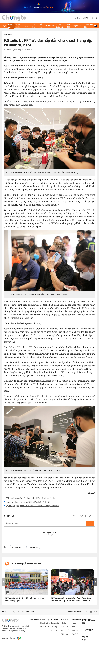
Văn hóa (33, 25)
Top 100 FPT (88, 630)
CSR (81, 26)
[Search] (96, 18)
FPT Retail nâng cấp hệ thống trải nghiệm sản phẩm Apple (30, 498)
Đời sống (54, 627)
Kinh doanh (10, 25)
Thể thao (40, 25)
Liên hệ (8, 612)
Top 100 (68, 25)
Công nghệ (18, 25)
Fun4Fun (64, 627)
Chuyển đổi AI (45, 623)
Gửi (90, 523)
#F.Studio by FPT (18, 547)
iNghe (75, 26)
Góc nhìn (54, 630)
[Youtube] (91, 612)
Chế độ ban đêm (88, 25)
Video (74, 623)
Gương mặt (55, 623)
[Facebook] (86, 612)
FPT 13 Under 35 (59, 25)
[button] (95, 582)
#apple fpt (34, 547)
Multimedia (49, 26)
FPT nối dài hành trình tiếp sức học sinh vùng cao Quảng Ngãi (25, 599)
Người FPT (27, 25)
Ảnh (73, 627)
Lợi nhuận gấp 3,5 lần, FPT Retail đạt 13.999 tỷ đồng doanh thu (32, 505)
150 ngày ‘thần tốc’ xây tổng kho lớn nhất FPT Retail (28, 502)
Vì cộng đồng (66, 630)
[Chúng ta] (14, 18)
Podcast (75, 630)
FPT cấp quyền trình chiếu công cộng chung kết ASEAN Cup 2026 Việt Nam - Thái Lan (71, 599)
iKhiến (63, 623)
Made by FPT (45, 627)
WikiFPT (75, 634)
